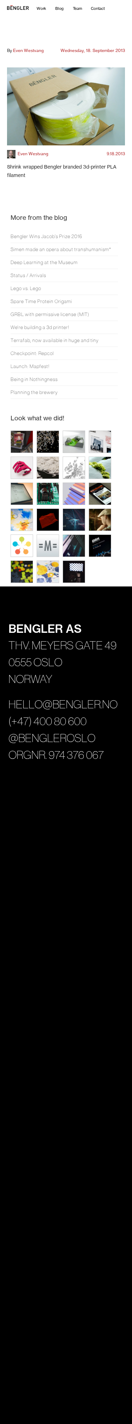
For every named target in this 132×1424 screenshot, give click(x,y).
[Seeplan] (48, 571)
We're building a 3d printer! (40, 327)
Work (41, 8)
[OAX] (100, 545)
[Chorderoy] (22, 468)
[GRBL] (48, 494)
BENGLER (28, 8)
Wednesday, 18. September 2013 (93, 50)
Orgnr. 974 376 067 (56, 755)
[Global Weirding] (22, 519)
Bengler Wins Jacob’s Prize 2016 (46, 236)
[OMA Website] (100, 442)
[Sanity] (22, 494)
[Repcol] (74, 494)
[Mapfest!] (74, 468)
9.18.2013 (116, 153)
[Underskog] (100, 468)
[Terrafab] (74, 442)
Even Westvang (28, 50)
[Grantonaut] (74, 545)
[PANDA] (22, 442)
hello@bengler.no (63, 704)
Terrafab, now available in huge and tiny (55, 340)
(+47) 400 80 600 (47, 721)
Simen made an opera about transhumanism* (61, 249)
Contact (98, 8)
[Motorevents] (48, 545)
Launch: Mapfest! (30, 366)
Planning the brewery (34, 392)
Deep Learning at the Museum (44, 262)
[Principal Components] (48, 442)
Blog (59, 8)
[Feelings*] (74, 571)
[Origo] (22, 545)
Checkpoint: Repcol (32, 353)
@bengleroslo (51, 738)
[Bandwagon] (100, 494)
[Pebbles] (100, 519)
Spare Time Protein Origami (41, 301)
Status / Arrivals (28, 275)
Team (77, 8)
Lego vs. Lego (26, 288)
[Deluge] (74, 519)
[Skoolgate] (22, 571)
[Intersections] (48, 468)
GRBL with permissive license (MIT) (50, 314)
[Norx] (48, 519)
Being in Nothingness (34, 379)
